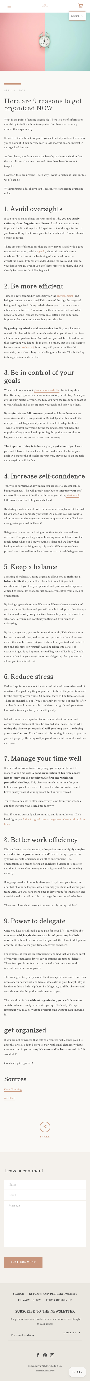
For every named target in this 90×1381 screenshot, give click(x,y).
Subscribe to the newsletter (45, 1312)
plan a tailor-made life (46, 390)
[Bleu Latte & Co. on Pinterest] (45, 1355)
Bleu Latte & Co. (54, 1366)
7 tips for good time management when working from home (45, 822)
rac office (9, 1098)
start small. (72, 495)
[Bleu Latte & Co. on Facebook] (38, 1355)
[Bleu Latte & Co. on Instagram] (52, 1355)
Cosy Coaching (13, 1089)
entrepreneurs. (65, 296)
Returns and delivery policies (53, 1294)
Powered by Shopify (45, 1371)
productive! (27, 347)
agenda (41, 251)
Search (18, 1294)
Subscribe (69, 1333)
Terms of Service (59, 1300)
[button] (77, 16)
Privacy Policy (29, 1300)
